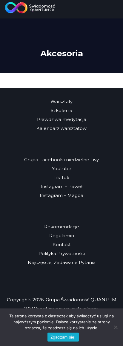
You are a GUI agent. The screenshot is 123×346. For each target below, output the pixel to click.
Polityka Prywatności (62, 253)
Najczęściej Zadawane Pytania (62, 262)
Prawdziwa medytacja (61, 119)
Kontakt (62, 244)
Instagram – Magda (61, 195)
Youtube (61, 168)
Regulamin (61, 235)
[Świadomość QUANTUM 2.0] (29, 7)
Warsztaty (61, 101)
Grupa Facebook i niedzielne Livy (61, 159)
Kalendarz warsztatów (61, 128)
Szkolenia (61, 110)
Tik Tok (61, 177)
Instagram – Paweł (61, 186)
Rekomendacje (61, 226)
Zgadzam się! (63, 337)
